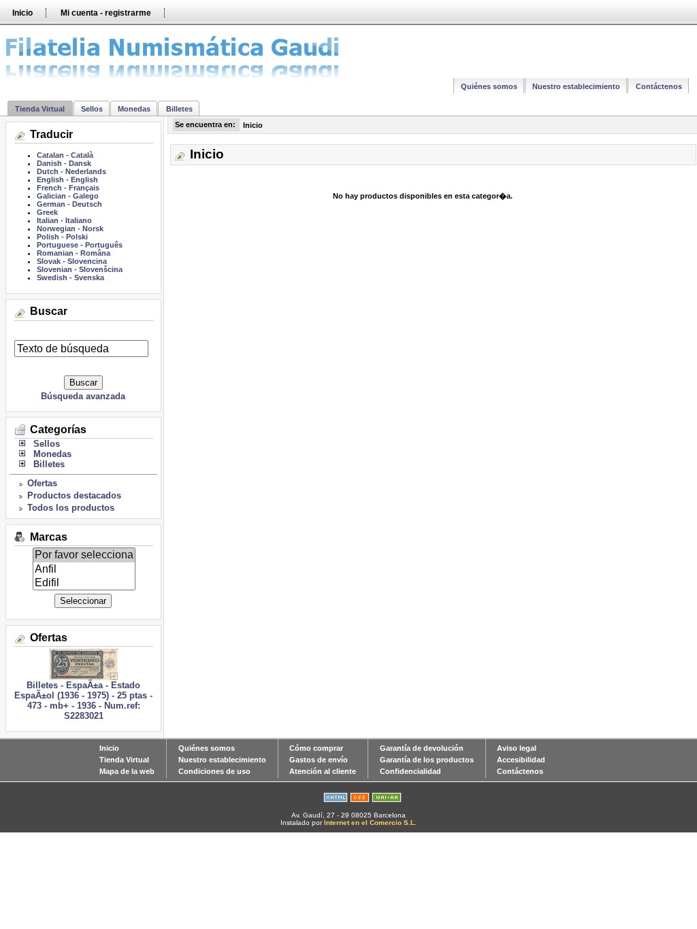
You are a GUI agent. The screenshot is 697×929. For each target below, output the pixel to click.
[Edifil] (84, 583)
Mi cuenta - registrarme (106, 13)
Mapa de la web (127, 771)
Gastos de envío (318, 760)
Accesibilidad (521, 760)
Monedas (134, 109)
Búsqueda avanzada (83, 396)
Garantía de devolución (422, 748)
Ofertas (42, 483)
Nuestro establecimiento (576, 86)
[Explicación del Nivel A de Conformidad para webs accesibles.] (387, 800)
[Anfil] (84, 569)
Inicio (22, 13)
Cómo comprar (316, 748)
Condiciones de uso (214, 771)
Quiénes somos (489, 86)
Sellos (92, 109)
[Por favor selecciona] (84, 555)
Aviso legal (516, 748)
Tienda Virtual (40, 109)
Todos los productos (70, 508)
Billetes (179, 109)
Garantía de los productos (427, 760)
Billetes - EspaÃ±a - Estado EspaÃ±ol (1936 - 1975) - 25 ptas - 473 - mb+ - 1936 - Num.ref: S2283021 (83, 700)
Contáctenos (659, 86)
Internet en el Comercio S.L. (370, 822)
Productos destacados (74, 495)
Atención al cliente (322, 771)
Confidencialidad (410, 771)
